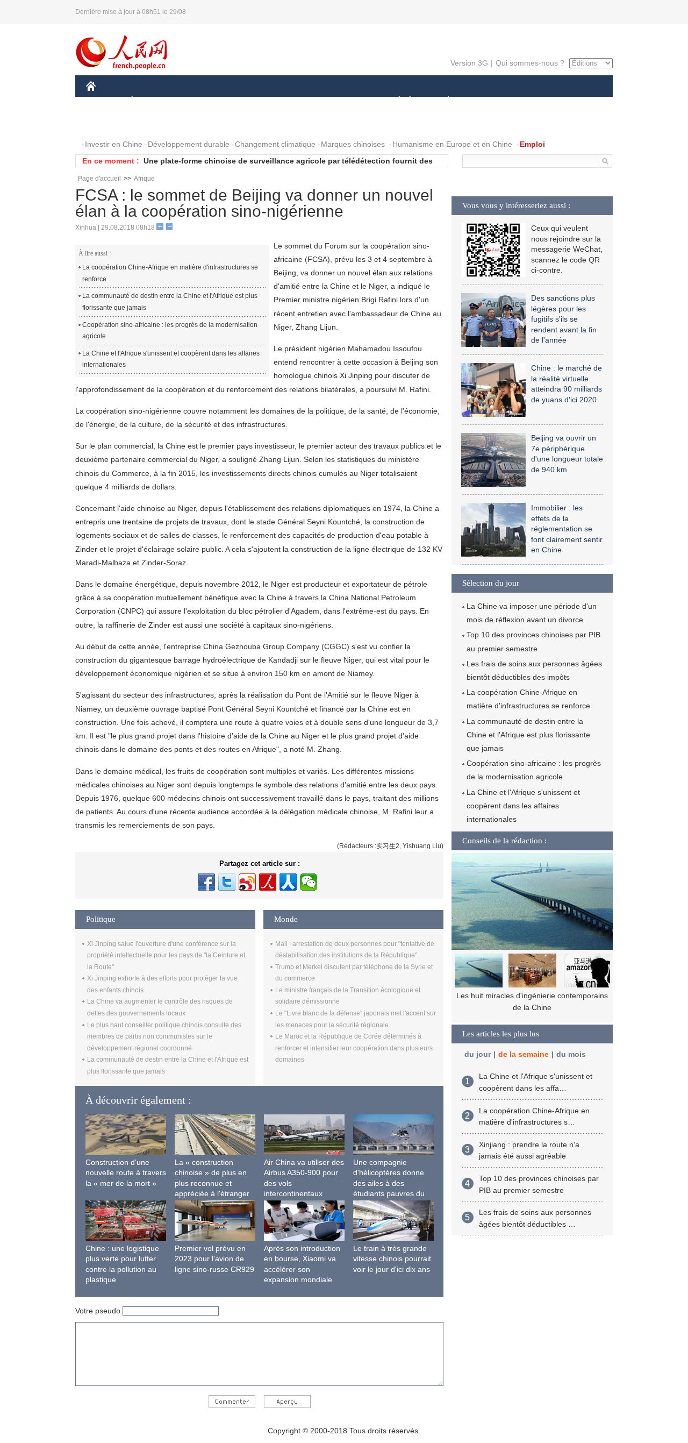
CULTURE (345, 101)
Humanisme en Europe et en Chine (452, 144)
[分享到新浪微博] (247, 882)
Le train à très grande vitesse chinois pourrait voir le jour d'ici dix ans (392, 1259)
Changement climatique (275, 144)
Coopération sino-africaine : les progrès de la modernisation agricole (169, 330)
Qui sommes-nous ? (530, 63)
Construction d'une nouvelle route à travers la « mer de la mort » (125, 1173)
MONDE (202, 101)
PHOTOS (108, 122)
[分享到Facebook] (206, 882)
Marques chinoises (353, 144)
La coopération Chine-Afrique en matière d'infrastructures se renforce (170, 273)
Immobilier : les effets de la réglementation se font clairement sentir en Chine (567, 528)
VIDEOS (153, 122)
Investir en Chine (113, 144)
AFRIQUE (248, 101)
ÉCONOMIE (152, 101)
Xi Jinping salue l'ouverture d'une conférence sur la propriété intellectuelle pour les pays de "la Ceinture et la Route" (166, 955)
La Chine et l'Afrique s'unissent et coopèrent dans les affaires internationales (171, 359)
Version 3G (469, 63)
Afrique (144, 178)
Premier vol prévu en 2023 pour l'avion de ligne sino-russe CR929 (214, 1259)
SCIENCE (296, 101)
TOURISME (533, 101)
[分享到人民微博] (267, 882)
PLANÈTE (442, 101)
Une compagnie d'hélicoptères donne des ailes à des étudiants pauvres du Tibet (389, 1183)
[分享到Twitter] (226, 882)
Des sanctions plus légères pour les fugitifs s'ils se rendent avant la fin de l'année (564, 319)
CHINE (104, 101)
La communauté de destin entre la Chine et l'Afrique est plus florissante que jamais (169, 301)
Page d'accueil (99, 178)
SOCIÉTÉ (394, 101)
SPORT (486, 101)
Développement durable (189, 144)
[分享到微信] (308, 882)
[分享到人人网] (288, 882)
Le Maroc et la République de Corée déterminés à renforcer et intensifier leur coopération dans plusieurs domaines (354, 1048)
